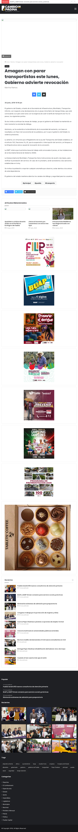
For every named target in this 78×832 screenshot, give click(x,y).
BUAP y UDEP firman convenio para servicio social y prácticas (40, 595)
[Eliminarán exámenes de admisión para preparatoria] (10, 606)
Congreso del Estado (63, 764)
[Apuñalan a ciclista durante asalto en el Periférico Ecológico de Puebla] (15, 214)
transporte (50, 183)
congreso (52, 764)
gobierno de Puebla (33, 767)
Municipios (6, 804)
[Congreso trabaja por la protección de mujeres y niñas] (10, 615)
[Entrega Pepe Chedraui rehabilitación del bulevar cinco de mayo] (10, 651)
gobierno (22, 767)
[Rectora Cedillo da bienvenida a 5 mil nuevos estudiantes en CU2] (10, 642)
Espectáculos (7, 788)
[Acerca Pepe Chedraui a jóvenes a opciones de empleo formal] (10, 624)
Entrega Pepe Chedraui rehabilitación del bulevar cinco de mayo (41, 649)
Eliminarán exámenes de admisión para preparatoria (26, 2)
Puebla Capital (7, 820)
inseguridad (45, 767)
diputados (5, 767)
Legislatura (6, 801)
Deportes (6, 782)
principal (27, 183)
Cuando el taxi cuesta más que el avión (32, 658)
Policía (5, 814)
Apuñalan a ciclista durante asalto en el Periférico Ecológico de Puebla (15, 223)
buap (34, 764)
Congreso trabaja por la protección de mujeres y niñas (37, 613)
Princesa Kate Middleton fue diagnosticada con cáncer (62, 223)
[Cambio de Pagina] (11, 8)
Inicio (8, 62)
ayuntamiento (26, 764)
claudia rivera (42, 764)
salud (4, 770)
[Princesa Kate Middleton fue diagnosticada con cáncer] (63, 214)
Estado (5, 792)
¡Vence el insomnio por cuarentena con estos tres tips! (38, 223)
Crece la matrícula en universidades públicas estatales (38, 631)
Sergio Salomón (21, 770)
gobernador (14, 767)
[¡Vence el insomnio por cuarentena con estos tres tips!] (39, 214)
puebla (38, 183)
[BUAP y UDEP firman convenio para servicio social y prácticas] (10, 597)
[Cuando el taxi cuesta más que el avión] (10, 661)
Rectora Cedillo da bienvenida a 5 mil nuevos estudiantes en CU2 (41, 640)
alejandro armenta (8, 764)
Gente (13, 62)
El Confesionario (8, 785)
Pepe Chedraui (55, 767)
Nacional (5, 807)
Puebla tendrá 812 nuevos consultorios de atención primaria (39, 586)
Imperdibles (6, 798)
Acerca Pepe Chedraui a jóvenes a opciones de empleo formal (40, 622)
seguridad (11, 770)
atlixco (18, 764)
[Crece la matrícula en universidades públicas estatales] (10, 633)
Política (5, 817)
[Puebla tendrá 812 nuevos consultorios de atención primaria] (10, 588)
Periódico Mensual (9, 810)
